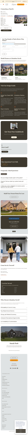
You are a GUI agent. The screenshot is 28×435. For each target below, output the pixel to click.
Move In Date (16, 45)
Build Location (4, 45)
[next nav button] (26, 25)
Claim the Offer (13, 226)
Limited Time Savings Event (14, 218)
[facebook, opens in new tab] (10, 368)
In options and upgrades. (14, 223)
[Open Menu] (0, 4)
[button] (14, 178)
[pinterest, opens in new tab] (15, 368)
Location (3, 11)
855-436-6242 (14, 363)
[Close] (26, 1)
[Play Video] (14, 334)
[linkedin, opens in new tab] (17, 368)
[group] (21, 19)
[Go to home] (14, 4)
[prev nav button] (24, 25)
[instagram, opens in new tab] (12, 368)
